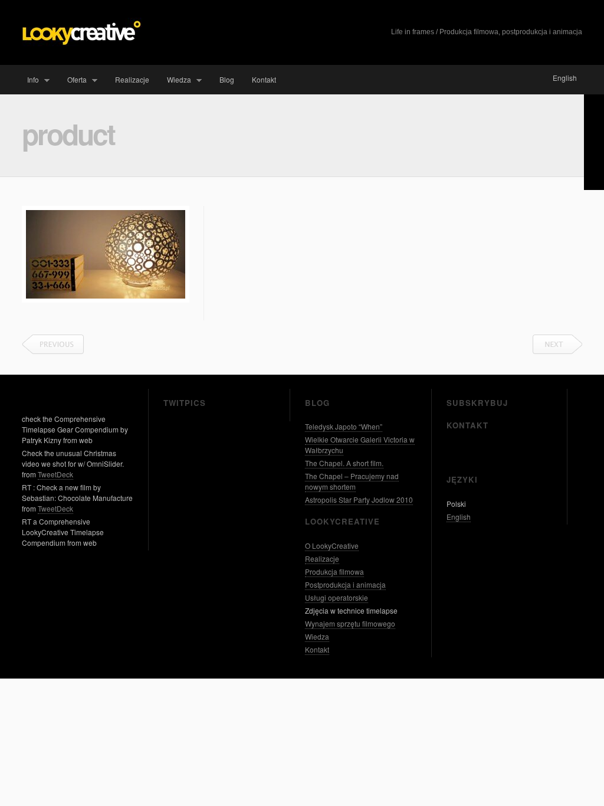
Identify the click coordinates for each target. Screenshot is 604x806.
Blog (226, 79)
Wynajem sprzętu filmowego (350, 623)
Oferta (74, 80)
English (565, 78)
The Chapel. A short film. (344, 463)
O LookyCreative (332, 545)
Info (30, 80)
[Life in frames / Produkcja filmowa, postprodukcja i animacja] (82, 43)
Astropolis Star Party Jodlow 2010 (359, 499)
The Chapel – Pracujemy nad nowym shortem (352, 481)
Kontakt (264, 79)
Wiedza (176, 80)
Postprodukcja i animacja (345, 584)
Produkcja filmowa (334, 571)
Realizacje (132, 79)
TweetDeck (55, 474)
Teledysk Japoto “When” (343, 426)
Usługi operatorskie (336, 597)
